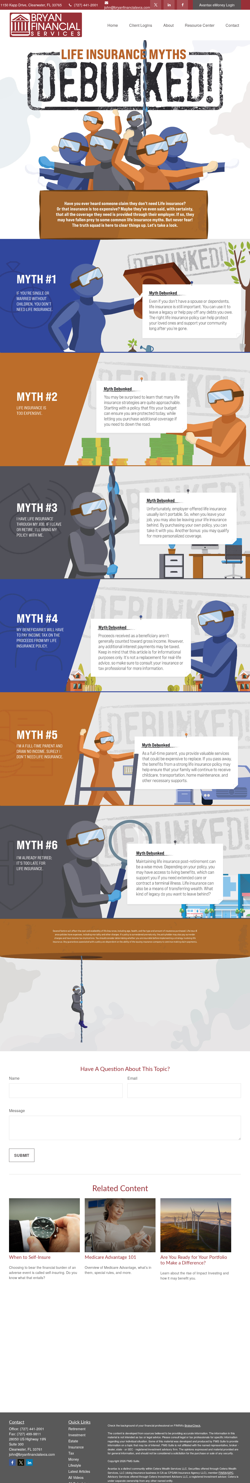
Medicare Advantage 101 (110, 1257)
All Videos (75, 1477)
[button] (112, 25)
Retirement (76, 1428)
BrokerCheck (192, 1425)
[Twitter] (155, 5)
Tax (71, 1453)
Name (14, 1078)
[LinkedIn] (169, 5)
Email (132, 1078)
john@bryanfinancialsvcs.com (127, 7)
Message (17, 1110)
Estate (73, 1440)
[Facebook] (182, 5)
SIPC (230, 1472)
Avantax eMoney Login (217, 4)
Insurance (76, 1447)
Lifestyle (74, 1465)
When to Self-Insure (30, 1257)
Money (73, 1459)
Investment (76, 1434)
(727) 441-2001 (86, 4)
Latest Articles (79, 1471)
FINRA (223, 1472)
